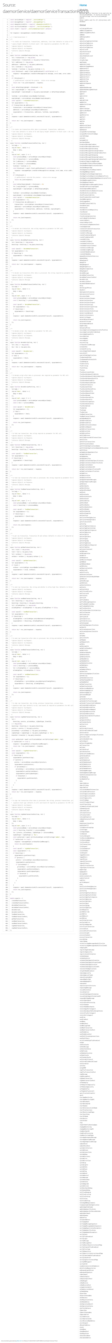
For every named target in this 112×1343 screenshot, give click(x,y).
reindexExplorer (85, 958)
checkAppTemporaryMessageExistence (91, 184)
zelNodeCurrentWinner (87, 1289)
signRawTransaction (86, 1078)
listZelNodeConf (85, 848)
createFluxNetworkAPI (87, 237)
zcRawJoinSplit (84, 1276)
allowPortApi (84, 60)
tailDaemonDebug (85, 1190)
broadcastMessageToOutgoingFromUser (91, 157)
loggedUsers (83, 857)
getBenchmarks (84, 486)
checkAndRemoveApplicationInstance (91, 165)
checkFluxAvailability (87, 195)
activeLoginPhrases (86, 28)
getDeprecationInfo (86, 568)
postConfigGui (84, 903)
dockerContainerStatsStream (89, 311)
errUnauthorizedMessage (87, 344)
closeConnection (85, 214)
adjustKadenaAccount (86, 56)
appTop (82, 123)
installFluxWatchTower (87, 802)
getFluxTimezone (85, 612)
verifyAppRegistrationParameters (90, 1228)
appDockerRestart (85, 75)
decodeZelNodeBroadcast (87, 283)
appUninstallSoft (85, 127)
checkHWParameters (86, 199)
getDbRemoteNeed (85, 564)
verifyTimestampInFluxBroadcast (90, 1255)
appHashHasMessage (86, 87)
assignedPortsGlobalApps (88, 131)
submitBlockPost (85, 1146)
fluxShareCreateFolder (87, 372)
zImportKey (83, 1310)
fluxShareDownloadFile (87, 380)
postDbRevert (84, 916)
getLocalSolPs (84, 637)
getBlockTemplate (85, 513)
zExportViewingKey (86, 1295)
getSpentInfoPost (85, 720)
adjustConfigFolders (86, 45)
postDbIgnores (84, 909)
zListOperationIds (86, 1318)
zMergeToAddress (85, 1325)
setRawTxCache (84, 1055)
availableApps (84, 136)
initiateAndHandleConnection (89, 789)
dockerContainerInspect (87, 302)
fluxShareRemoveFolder (87, 393)
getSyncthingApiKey (86, 743)
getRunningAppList (86, 692)
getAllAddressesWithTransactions (90, 437)
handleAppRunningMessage (88, 772)
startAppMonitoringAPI (87, 1099)
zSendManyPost (84, 1331)
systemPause (83, 1169)
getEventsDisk (84, 589)
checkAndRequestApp (86, 167)
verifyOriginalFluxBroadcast (89, 1247)
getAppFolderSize (85, 454)
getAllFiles (83, 439)
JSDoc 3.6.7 (19, 1341)
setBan (82, 1042)
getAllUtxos (83, 450)
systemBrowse (84, 1150)
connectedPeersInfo (86, 222)
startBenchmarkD (85, 1103)
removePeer (83, 983)
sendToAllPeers (84, 1038)
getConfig (83, 524)
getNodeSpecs (84, 665)
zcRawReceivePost (85, 1285)
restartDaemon (84, 1004)
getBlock (82, 492)
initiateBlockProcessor (87, 791)
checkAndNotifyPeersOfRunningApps (91, 163)
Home (83, 5)
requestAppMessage (86, 987)
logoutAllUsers (84, 863)
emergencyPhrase (85, 328)
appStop (82, 121)
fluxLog (82, 370)
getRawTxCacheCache (86, 686)
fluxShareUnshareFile (87, 403)
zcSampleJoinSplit (86, 1287)
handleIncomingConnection (88, 775)
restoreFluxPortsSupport (88, 1013)
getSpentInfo (84, 718)
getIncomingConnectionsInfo (89, 631)
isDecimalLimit (84, 810)
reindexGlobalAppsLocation (88, 964)
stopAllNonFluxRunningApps (88, 1124)
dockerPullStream (85, 321)
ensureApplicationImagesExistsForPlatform (94, 330)
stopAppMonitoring (86, 1127)
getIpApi (82, 635)
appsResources (84, 115)
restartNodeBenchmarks (87, 1006)
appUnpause (83, 129)
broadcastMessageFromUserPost (89, 146)
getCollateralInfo (86, 522)
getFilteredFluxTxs (86, 591)
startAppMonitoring (86, 1097)
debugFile (83, 262)
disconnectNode (84, 296)
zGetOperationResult (86, 1304)
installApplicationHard (87, 793)
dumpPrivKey (83, 325)
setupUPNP (83, 1068)
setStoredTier (84, 1063)
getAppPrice (83, 473)
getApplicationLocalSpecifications (91, 462)
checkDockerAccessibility (88, 193)
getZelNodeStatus (85, 766)
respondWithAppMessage (87, 998)
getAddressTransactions (87, 429)
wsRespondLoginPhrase (87, 1270)
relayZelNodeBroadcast (87, 971)
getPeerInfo (83, 671)
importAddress (84, 783)
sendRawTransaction (86, 1028)
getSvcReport (84, 741)
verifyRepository (85, 1251)
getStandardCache (85, 722)
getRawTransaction (86, 684)
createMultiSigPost (86, 241)
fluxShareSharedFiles (87, 397)
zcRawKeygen (83, 1281)
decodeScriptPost (85, 281)
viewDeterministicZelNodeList (89, 1266)
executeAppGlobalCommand (88, 351)
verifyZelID (83, 1264)
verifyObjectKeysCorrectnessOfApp (91, 1245)
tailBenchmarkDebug (86, 1188)
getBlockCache (84, 494)
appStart (82, 117)
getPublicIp (83, 675)
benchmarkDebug (84, 142)
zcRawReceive (84, 1283)
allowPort (83, 58)
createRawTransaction (87, 243)
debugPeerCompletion (86, 269)
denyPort (82, 290)
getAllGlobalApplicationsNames (90, 446)
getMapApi (83, 640)
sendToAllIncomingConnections (89, 1036)
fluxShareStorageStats (87, 401)
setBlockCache (84, 1044)
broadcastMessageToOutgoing (89, 155)
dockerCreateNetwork (86, 313)
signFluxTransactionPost (88, 1072)
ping (81, 884)
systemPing (83, 1171)
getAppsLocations (85, 477)
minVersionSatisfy (86, 876)
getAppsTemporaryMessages (88, 481)
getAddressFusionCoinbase (88, 425)
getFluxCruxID (84, 593)
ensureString (84, 342)
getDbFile (83, 555)
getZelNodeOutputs (86, 762)
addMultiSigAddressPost (87, 32)
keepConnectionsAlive (87, 823)
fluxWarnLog (83, 412)
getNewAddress (84, 659)
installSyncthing (85, 804)
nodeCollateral (84, 878)
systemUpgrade (84, 1184)
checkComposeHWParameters (88, 188)
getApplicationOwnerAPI (87, 467)
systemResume (84, 1177)
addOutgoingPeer (85, 37)
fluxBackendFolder (86, 357)
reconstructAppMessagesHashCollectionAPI (93, 945)
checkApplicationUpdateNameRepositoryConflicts (95, 178)
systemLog (83, 1162)
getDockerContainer (86, 574)
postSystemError (85, 922)
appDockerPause (84, 70)
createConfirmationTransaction (90, 228)
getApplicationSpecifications (89, 471)
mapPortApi (83, 869)
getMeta (82, 644)
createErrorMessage (86, 233)
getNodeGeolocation (86, 663)
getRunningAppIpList (86, 690)
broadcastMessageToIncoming (89, 148)
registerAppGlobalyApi (87, 950)
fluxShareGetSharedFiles (88, 389)
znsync (82, 1327)
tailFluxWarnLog (85, 1200)
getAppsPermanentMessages (88, 479)
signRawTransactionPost (87, 1080)
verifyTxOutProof (85, 1257)
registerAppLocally (86, 952)
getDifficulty (84, 572)
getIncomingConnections (87, 629)
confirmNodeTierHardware (88, 218)
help (81, 781)
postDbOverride (84, 912)
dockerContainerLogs (86, 304)
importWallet (84, 787)
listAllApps (83, 829)
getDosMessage (84, 581)
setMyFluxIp (83, 1051)
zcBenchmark (83, 1274)
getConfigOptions (85, 543)
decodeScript (84, 279)
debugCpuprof (84, 260)
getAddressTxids (85, 431)
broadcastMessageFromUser (88, 144)
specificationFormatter (87, 1093)
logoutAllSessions (86, 861)
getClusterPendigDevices (88, 517)
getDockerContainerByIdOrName (89, 576)
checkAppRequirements (87, 182)
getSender (83, 697)
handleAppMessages (86, 770)
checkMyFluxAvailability (88, 203)
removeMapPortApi (85, 979)
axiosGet (82, 138)
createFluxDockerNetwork (88, 235)
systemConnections (86, 1152)
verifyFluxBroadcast (86, 1236)
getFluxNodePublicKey (87, 606)
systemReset (83, 1173)
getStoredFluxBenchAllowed (88, 730)
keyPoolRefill (84, 825)
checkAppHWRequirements (87, 172)
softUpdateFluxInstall (87, 1091)
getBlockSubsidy (85, 511)
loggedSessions (84, 855)
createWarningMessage (87, 250)
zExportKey (83, 1293)
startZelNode (84, 1116)
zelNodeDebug (84, 1291)
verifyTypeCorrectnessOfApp (89, 1259)
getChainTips (84, 515)
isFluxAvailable (85, 815)
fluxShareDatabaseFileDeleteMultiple (92, 376)
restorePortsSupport (86, 1015)
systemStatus (84, 1181)
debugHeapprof (84, 264)
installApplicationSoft (87, 796)
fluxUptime (83, 408)
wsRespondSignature (86, 1272)
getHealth (83, 627)
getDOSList (83, 578)
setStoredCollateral (86, 1059)
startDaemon (83, 1106)
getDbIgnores (84, 557)
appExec (82, 85)
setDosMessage (84, 1046)
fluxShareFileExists (86, 384)
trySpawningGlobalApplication (89, 1205)
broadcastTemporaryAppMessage (89, 161)
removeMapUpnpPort (86, 981)
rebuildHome (83, 941)
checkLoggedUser (85, 201)
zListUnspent (84, 1323)
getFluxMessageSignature (88, 602)
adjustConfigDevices (86, 43)
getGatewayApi (84, 623)
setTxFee (82, 1065)
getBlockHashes (84, 505)
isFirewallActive (85, 812)
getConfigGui (84, 538)
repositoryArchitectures (88, 985)
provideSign (83, 939)
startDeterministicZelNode (88, 1108)
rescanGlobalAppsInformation (89, 994)
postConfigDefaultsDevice (88, 893)
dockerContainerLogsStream (88, 306)
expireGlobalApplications (88, 355)
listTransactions (85, 844)
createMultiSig (84, 239)
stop (81, 1122)
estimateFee (83, 347)
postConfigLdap (84, 905)
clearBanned (83, 212)
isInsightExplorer (86, 817)
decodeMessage (84, 273)
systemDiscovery (85, 1156)
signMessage (83, 1074)
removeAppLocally (85, 973)
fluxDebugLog (84, 361)
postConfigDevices (86, 899)
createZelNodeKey (85, 254)
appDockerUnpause (85, 83)
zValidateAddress (85, 1337)
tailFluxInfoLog (85, 1196)
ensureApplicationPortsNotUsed (90, 332)
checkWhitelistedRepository (89, 209)
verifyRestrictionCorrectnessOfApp (91, 1253)
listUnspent (83, 846)
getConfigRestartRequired (88, 545)
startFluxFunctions (86, 1110)
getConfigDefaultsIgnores (88, 530)
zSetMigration (84, 1333)
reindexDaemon (84, 956)
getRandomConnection (86, 678)
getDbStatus (83, 566)
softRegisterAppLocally (87, 1084)
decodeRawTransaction (87, 275)
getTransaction (84, 745)
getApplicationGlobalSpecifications (91, 460)
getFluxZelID (84, 616)
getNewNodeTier (84, 661)
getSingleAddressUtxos (87, 713)
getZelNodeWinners (86, 768)
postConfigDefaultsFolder (88, 895)
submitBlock (83, 1143)
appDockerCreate (85, 64)
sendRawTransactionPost (87, 1030)
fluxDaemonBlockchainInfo (88, 359)
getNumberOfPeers (85, 669)
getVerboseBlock (85, 756)
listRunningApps (85, 840)
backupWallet (84, 140)
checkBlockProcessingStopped (89, 186)
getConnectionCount (86, 549)
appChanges (83, 62)
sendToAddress (84, 1032)
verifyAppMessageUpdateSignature (90, 1226)
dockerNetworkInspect (87, 319)
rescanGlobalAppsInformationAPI (90, 996)
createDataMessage (86, 231)
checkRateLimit (84, 205)
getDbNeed (83, 562)
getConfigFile (84, 534)
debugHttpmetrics (85, 266)
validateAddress (85, 1219)
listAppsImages (84, 831)
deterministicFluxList (87, 294)
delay (81, 285)
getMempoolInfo (84, 642)
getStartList (84, 724)
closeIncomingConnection (88, 216)
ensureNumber (84, 338)
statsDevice (83, 1118)
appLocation (83, 96)
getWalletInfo (84, 758)
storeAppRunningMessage (87, 1139)
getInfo (82, 633)
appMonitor (83, 102)
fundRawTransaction (86, 414)
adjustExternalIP (85, 51)
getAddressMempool (86, 427)
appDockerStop (84, 79)
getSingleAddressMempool (88, 709)
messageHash (83, 874)
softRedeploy (84, 1082)
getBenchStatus (84, 488)
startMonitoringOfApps (87, 1112)
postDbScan (83, 918)
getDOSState (83, 583)
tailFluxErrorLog (85, 1194)
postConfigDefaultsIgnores (88, 897)
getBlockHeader (84, 509)
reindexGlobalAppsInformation (89, 960)
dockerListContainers (87, 315)
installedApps (84, 800)
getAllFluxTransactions (87, 441)
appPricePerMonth (85, 110)
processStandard (85, 935)
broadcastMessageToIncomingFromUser (91, 150)
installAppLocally (86, 798)
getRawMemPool (84, 682)
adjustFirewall (84, 53)
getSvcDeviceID (84, 737)
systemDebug (83, 1154)
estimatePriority (85, 349)
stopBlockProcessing (86, 1133)
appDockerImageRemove (87, 66)
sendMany (82, 1021)
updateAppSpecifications (88, 1209)
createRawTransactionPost (88, 245)
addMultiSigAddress (86, 30)
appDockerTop (84, 81)
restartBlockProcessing (87, 1002)
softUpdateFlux (84, 1089)
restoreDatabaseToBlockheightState (91, 1011)
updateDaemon (84, 1215)
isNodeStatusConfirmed (87, 819)
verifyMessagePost (86, 1243)
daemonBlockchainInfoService (89, 256)
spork (81, 1095)
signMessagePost (85, 1076)
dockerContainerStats (87, 309)
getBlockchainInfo (86, 496)
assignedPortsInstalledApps (89, 134)
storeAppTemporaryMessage (88, 1141)
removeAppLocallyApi (86, 975)
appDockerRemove (85, 72)
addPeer (82, 39)
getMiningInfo (84, 646)
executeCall (83, 353)
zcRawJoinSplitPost (86, 1278)
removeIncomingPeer (86, 977)
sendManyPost (84, 1023)
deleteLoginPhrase (86, 287)
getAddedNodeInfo (85, 418)
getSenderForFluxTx (86, 699)
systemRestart (84, 1175)
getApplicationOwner (86, 465)
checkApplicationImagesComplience (91, 174)
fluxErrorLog (84, 365)
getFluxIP (83, 597)
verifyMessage (84, 1240)
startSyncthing (84, 1114)
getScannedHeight (85, 694)
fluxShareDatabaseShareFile (89, 378)
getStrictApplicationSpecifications (91, 734)
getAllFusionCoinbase (87, 444)
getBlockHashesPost (86, 507)
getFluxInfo (83, 595)
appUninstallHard (85, 125)
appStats (82, 119)
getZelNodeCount (85, 760)
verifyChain (83, 1234)
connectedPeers (84, 220)
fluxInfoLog (83, 368)
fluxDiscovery (84, 363)
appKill (82, 94)
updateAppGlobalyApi (86, 1207)
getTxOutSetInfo (85, 751)
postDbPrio (83, 914)
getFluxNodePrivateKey (87, 604)
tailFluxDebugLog (85, 1192)
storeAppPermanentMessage (88, 1137)
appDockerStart (84, 77)
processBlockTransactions (88, 931)
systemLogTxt (84, 1165)
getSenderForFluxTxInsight (88, 701)
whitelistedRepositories (88, 1268)
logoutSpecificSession (87, 867)
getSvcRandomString (86, 739)
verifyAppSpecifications (88, 1230)
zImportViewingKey (86, 1312)
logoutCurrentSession (87, 865)
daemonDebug (83, 258)
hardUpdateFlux (84, 779)
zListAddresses (84, 1316)
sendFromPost (84, 1019)
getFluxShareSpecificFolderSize (90, 610)
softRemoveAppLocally (87, 1087)
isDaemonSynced (84, 808)
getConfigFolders (85, 536)
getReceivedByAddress (87, 688)
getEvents (83, 587)
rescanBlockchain (85, 990)
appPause (82, 106)
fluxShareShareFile (86, 399)
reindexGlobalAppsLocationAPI (89, 966)
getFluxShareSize (85, 608)
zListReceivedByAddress (87, 1321)
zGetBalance (83, 1297)
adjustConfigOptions (86, 47)
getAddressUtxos (85, 433)
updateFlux (83, 1217)
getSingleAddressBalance (88, 705)
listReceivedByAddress (87, 838)
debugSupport (84, 271)
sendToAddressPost (86, 1034)
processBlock (84, 928)
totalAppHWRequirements (87, 1202)
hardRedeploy (84, 777)
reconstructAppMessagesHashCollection (92, 943)
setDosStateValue (85, 1049)
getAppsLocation (85, 475)
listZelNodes (84, 850)
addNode (82, 34)
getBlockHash (84, 503)
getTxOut (82, 747)
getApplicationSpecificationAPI (90, 469)
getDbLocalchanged (86, 559)
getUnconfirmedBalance (87, 753)
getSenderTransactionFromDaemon (90, 703)
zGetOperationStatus (86, 1306)
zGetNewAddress (84, 1302)
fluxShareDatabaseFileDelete (89, 374)
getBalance (83, 484)
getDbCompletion (85, 553)
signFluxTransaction (86, 1070)
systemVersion (84, 1186)
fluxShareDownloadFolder (88, 382)
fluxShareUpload (85, 406)
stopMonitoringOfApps (87, 1135)
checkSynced (83, 207)
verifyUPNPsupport (86, 1262)
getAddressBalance (86, 420)
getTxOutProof (84, 749)
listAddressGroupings (87, 827)
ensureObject (84, 340)
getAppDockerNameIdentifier (89, 452)
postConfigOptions (86, 907)
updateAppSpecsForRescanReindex (90, 1211)
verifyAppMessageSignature (88, 1224)
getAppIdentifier (85, 458)
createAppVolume (85, 226)
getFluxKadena (84, 600)
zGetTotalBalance (85, 1308)
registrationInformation (88, 954)
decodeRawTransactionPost (88, 277)
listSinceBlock (84, 842)
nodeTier (82, 880)
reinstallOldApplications (88, 968)
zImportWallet (84, 1314)
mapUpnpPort (83, 871)
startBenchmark (84, 1101)
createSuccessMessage (87, 247)
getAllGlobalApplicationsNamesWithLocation (94, 448)
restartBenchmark (85, 1000)
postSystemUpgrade (86, 924)
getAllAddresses (85, 435)
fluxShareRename (85, 395)
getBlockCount (84, 498)
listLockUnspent (85, 836)
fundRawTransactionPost (87, 416)
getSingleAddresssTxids (87, 711)
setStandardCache (85, 1057)
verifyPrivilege (85, 1249)
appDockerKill (84, 68)
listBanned (83, 834)
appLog (82, 98)
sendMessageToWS (85, 1025)
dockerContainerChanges (87, 298)
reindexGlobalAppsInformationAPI (90, 962)
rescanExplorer (84, 992)
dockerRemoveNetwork (86, 323)
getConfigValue (84, 547)
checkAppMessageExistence (88, 180)
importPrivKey (84, 785)
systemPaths (83, 1167)
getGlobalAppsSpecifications (89, 625)
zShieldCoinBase (85, 1335)
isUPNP (82, 821)
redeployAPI (83, 947)
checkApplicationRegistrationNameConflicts (94, 176)
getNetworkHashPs (85, 652)
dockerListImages (85, 317)
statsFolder (83, 1120)
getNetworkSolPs (85, 656)
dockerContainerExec (86, 300)
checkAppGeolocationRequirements (90, 169)
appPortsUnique (84, 108)
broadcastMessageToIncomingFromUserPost (93, 153)
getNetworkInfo (84, 654)
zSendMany (83, 1329)
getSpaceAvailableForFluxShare (90, 715)
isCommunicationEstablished (89, 806)
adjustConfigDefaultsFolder (89, 41)
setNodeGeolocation (86, 1053)
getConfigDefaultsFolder (88, 528)
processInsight (84, 933)
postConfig (83, 890)
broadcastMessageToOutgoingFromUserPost (93, 159)
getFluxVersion (84, 614)
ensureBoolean (84, 336)
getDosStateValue (85, 585)
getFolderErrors (85, 618)
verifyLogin (83, 1238)
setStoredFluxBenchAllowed (88, 1061)
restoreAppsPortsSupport (88, 1009)
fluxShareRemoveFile (86, 391)
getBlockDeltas (84, 500)
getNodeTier (83, 667)
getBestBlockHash (85, 490)
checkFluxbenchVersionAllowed (89, 197)
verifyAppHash (84, 1221)
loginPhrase (83, 859)
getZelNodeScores (85, 764)
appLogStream (84, 100)
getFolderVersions (86, 621)
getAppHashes (84, 456)
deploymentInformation (87, 292)
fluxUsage (83, 410)
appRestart (83, 112)
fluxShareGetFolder (86, 387)
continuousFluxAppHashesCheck (89, 224)
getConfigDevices (85, 532)
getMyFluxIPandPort (86, 648)
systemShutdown (84, 1179)
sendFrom (82, 1017)
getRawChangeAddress (86, 680)
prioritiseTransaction (87, 926)
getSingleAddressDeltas (87, 707)
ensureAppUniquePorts (87, 334)
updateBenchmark (85, 1213)
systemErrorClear (85, 1160)
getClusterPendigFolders (88, 519)
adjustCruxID (84, 49)
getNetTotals (84, 650)
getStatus (83, 726)
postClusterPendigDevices (88, 886)
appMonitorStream (85, 104)
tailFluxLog (83, 1198)
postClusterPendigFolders (88, 888)
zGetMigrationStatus (86, 1299)
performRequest (84, 882)
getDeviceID (83, 570)
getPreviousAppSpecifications (89, 673)
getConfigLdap (84, 540)
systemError (83, 1158)
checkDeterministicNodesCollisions (91, 191)
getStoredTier (84, 732)
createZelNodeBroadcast (87, 252)
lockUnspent (83, 853)
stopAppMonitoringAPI (87, 1129)
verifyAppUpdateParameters (88, 1232)
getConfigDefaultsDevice (88, 526)
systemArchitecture (86, 1148)
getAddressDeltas (85, 422)
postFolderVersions (86, 920)
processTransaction (86, 937)
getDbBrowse (83, 551)
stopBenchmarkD (84, 1131)
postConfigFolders (86, 901)
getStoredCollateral (86, 728)
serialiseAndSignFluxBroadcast (90, 1040)
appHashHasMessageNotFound (88, 89)
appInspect (83, 91)
